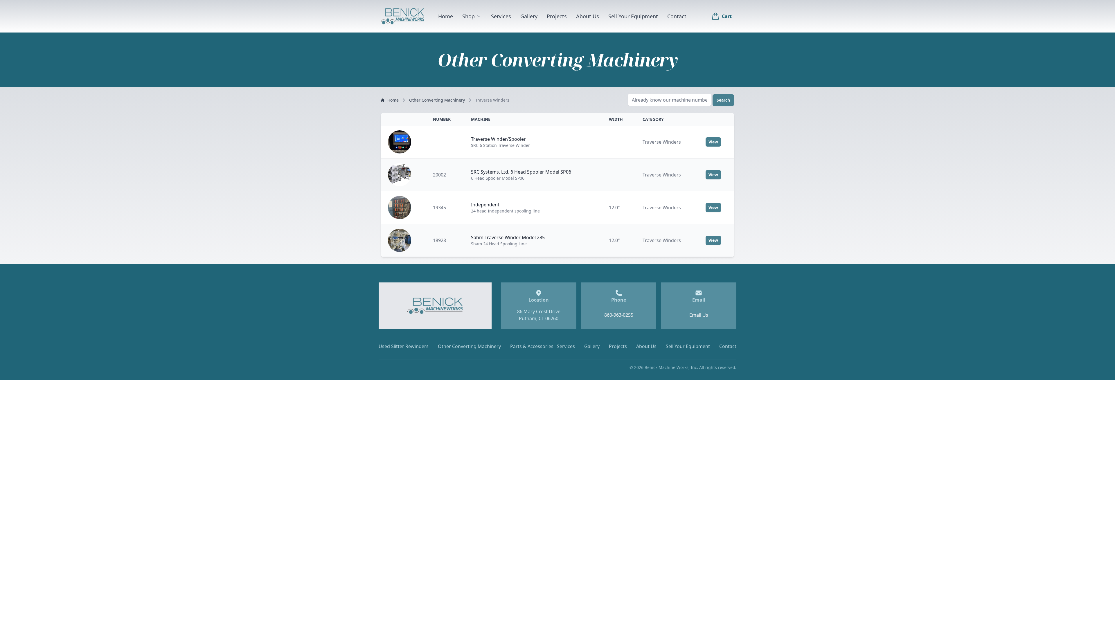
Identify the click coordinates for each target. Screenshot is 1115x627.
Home (445, 16)
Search (723, 100)
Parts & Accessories (531, 346)
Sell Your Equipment (633, 16)
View (713, 142)
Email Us (698, 315)
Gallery (528, 16)
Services (501, 16)
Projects (557, 16)
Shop (468, 16)
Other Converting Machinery (437, 100)
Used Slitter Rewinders (404, 346)
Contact (676, 16)
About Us (587, 16)
